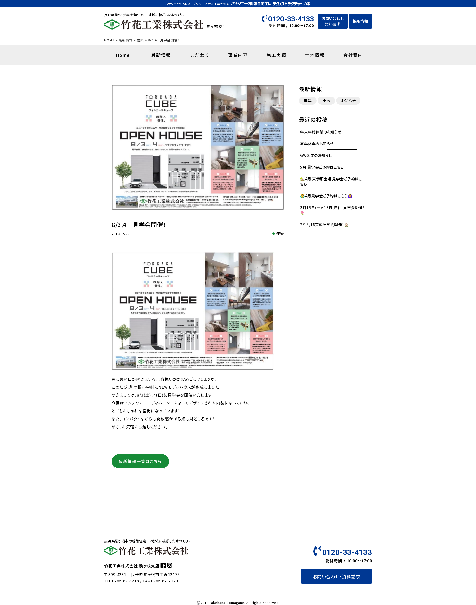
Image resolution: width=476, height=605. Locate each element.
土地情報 (315, 55)
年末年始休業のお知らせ (320, 131)
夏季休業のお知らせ (317, 143)
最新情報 (126, 40)
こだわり (199, 55)
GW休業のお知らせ (316, 155)
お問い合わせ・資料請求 (336, 576)
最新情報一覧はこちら (140, 461)
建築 (280, 233)
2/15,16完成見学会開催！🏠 (324, 224)
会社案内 (353, 55)
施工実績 (276, 55)
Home (123, 55)
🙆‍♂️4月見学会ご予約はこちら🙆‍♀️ (326, 195)
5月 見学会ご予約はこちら (322, 167)
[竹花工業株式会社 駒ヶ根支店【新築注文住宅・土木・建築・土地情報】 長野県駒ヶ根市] (153, 28)
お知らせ (348, 100)
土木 (326, 100)
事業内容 (238, 55)
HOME (109, 40)
